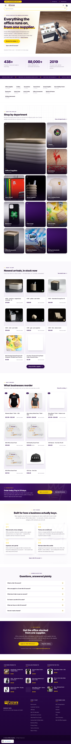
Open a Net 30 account (12, 45)
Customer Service (35, 707)
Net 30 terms (24, 37)
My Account (33, 704)
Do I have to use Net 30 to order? (35, 599)
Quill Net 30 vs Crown (36, 715)
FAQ (57, 715)
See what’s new (62, 273)
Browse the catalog (12, 41)
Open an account (45, 492)
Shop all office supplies (35, 366)
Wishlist (57, 709)
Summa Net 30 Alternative (37, 720)
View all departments (61, 119)
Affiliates (33, 709)
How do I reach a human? (35, 610)
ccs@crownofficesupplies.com (43, 648)
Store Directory (59, 717)
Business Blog (34, 722)
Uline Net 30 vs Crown (36, 717)
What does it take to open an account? (35, 594)
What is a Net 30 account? (35, 583)
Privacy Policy (34, 725)
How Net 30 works (60, 492)
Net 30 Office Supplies (61, 720)
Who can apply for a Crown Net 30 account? (35, 588)
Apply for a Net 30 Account (28, 643)
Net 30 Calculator (35, 712)
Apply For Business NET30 (12, 1)
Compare (58, 712)
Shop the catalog (62, 388)
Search (65, 8)
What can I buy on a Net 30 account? (35, 605)
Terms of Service (35, 728)
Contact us (54, 1)
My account (63, 1)
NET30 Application (60, 704)
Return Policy (34, 730)
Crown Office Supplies (10, 737)
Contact (57, 707)
